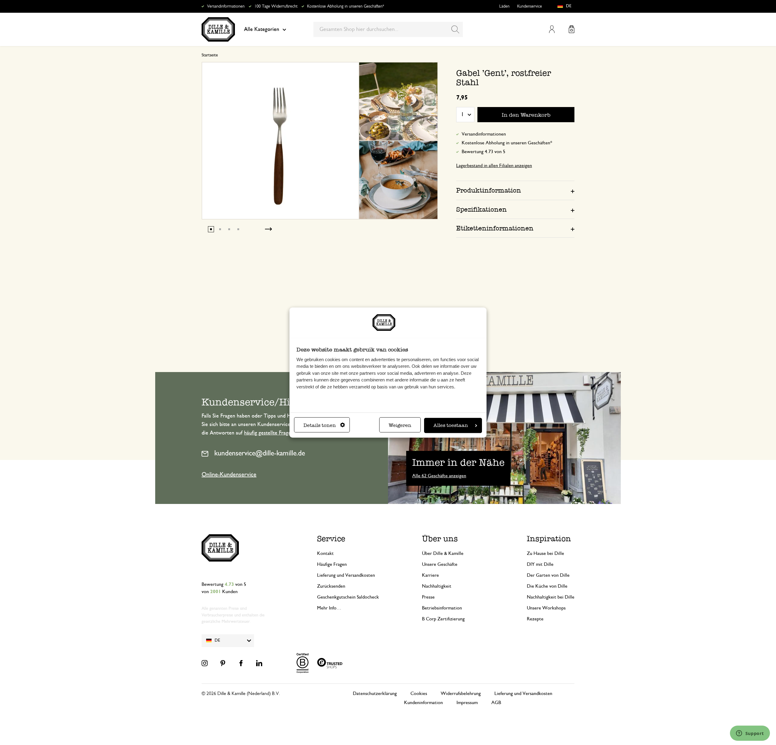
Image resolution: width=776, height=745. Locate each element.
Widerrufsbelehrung (461, 693)
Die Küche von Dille (547, 586)
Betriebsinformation (442, 608)
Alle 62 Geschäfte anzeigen (439, 475)
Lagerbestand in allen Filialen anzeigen (494, 165)
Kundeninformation (423, 702)
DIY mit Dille (540, 564)
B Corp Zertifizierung (443, 618)
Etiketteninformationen (495, 228)
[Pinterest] (223, 663)
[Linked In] (259, 663)
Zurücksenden (331, 586)
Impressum (467, 702)
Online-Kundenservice (229, 474)
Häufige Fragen (332, 564)
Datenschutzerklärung (375, 693)
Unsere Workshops (546, 608)
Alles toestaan (450, 425)
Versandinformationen (226, 6)
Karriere (430, 575)
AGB (496, 702)
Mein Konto (552, 29)
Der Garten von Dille (548, 575)
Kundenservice (529, 6)
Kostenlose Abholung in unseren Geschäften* (345, 6)
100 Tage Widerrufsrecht (275, 6)
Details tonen (319, 425)
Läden (504, 6)
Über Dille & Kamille (442, 553)
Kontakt (325, 553)
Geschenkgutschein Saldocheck (348, 597)
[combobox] (388, 29)
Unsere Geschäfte (439, 564)
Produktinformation (488, 190)
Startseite (210, 55)
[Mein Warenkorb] (571, 29)
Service (331, 538)
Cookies (418, 693)
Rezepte (535, 618)
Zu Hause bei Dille (545, 553)
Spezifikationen (481, 209)
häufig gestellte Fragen (269, 433)
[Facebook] (241, 663)
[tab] (515, 190)
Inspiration (549, 538)
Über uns (440, 538)
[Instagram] (205, 663)
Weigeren (400, 425)
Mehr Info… (329, 608)
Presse (428, 597)
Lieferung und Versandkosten (346, 575)
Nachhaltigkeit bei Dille (550, 597)
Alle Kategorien (261, 29)
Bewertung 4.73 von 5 (483, 151)
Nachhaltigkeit (436, 586)
